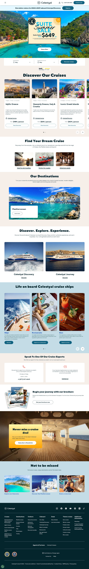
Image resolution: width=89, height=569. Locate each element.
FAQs (54, 556)
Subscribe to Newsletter (25, 443)
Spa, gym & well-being (43, 533)
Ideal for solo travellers (24, 168)
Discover (24, 277)
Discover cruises (69, 62)
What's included (43, 527)
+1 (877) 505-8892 (68, 2)
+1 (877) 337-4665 (24, 379)
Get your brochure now (43, 402)
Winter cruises (66, 522)
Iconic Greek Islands (9, 527)
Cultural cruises (67, 529)
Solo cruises (66, 519)
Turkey (18, 533)
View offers (44, 49)
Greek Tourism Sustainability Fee (79, 528)
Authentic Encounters (31, 523)
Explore (68, 8)
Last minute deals (55, 522)
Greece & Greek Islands (20, 523)
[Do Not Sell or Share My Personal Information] (2, 566)
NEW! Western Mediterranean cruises (8, 535)
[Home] (44, 2)
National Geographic (31, 527)
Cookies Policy (57, 563)
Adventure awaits (65, 168)
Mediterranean (19, 519)
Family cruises (66, 524)
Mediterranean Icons (8, 531)
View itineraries (17, 125)
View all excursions (32, 519)
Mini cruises (66, 534)
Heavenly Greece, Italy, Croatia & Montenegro (8, 521)
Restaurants (42, 529)
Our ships (41, 519)
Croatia (18, 526)
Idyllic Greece (7, 525)
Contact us (65, 378)
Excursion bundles (32, 530)
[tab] (43, 132)
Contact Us (48, 556)
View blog (77, 521)
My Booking (59, 2)
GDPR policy (66, 563)
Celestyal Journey (43, 524)
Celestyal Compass (51, 545)
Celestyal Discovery (44, 522)
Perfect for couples (44, 168)
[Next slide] (82, 132)
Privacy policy (73, 563)
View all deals (54, 519)
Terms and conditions (30, 563)
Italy (17, 528)
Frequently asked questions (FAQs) (79, 524)
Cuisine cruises (66, 532)
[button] (11, 118)
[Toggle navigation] (5, 2)
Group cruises (66, 527)
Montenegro (19, 531)
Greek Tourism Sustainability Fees (45, 563)
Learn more (17, 213)
